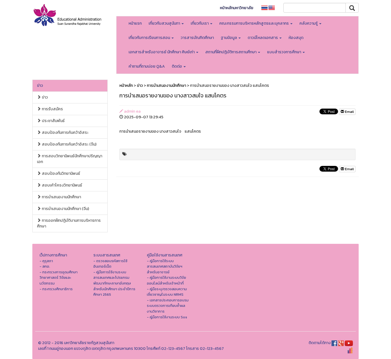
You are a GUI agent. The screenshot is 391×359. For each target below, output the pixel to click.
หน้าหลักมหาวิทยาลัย (236, 8)
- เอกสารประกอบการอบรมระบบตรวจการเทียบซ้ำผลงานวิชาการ (168, 305)
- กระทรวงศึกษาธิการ (56, 289)
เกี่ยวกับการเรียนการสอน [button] (150, 38)
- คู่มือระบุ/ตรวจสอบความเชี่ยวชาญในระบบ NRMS (167, 291)
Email (349, 111)
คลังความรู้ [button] (309, 23)
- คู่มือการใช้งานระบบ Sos (167, 317)
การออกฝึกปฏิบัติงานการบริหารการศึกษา (69, 223)
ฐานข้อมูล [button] (229, 38)
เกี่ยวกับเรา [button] (200, 23)
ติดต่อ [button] (177, 66)
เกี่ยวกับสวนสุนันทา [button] (165, 23)
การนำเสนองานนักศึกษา (61, 197)
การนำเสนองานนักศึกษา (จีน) (65, 209)
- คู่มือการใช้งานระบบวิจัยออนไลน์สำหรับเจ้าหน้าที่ (166, 280)
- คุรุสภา (46, 261)
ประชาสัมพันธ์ (53, 121)
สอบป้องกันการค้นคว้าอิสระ (64, 133)
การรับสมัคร (52, 109)
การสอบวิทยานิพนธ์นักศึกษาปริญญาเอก (69, 159)
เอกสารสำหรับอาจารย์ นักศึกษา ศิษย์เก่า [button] (162, 52)
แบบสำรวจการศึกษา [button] (284, 52)
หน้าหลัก (126, 86)
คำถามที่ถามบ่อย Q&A (147, 66)
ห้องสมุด (296, 38)
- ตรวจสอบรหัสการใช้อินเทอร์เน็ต (110, 263)
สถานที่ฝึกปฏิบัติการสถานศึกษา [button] (231, 52)
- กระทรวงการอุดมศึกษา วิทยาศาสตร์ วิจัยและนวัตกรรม (59, 277)
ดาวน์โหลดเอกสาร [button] (263, 38)
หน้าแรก (135, 23)
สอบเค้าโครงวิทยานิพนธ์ (61, 185)
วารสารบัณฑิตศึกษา (197, 38)
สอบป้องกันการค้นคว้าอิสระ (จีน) (68, 144)
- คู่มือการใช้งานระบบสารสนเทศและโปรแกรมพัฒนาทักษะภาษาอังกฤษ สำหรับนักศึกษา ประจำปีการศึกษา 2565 (114, 283)
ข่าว (40, 86)
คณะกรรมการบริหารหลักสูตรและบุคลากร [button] (254, 23)
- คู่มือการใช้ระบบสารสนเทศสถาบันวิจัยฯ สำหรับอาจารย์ (164, 266)
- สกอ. (45, 266)
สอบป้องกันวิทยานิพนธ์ (60, 173)
